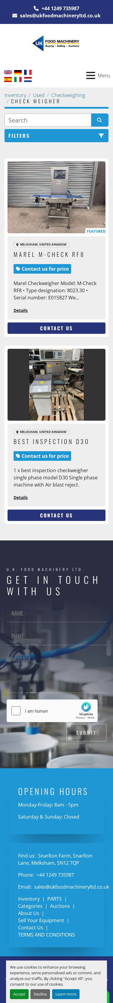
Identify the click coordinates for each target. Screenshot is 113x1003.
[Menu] (90, 75)
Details (21, 310)
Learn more (65, 994)
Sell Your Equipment (41, 920)
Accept (19, 994)
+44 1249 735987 (59, 8)
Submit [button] (86, 732)
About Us (28, 913)
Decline (40, 994)
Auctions (60, 906)
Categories (30, 906)
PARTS (54, 899)
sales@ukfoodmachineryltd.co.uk (60, 15)
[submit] (100, 120)
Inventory (29, 899)
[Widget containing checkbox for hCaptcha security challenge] (52, 710)
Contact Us (56, 328)
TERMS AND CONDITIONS (46, 934)
